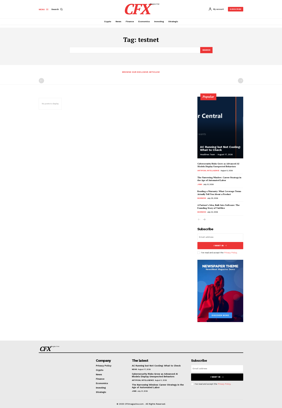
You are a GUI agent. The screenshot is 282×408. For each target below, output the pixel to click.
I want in (219, 245)
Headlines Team (207, 154)
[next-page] (204, 219)
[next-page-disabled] (240, 80)
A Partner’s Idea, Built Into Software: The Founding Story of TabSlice (218, 206)
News (134, 369)
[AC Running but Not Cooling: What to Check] (220, 127)
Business (201, 198)
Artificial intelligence (208, 171)
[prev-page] (41, 80)
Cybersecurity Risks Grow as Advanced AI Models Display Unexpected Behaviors (218, 165)
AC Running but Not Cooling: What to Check (220, 148)
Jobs (199, 184)
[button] (57, 9)
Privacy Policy (230, 253)
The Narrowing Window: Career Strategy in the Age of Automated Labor (219, 179)
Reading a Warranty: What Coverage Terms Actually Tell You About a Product (219, 193)
